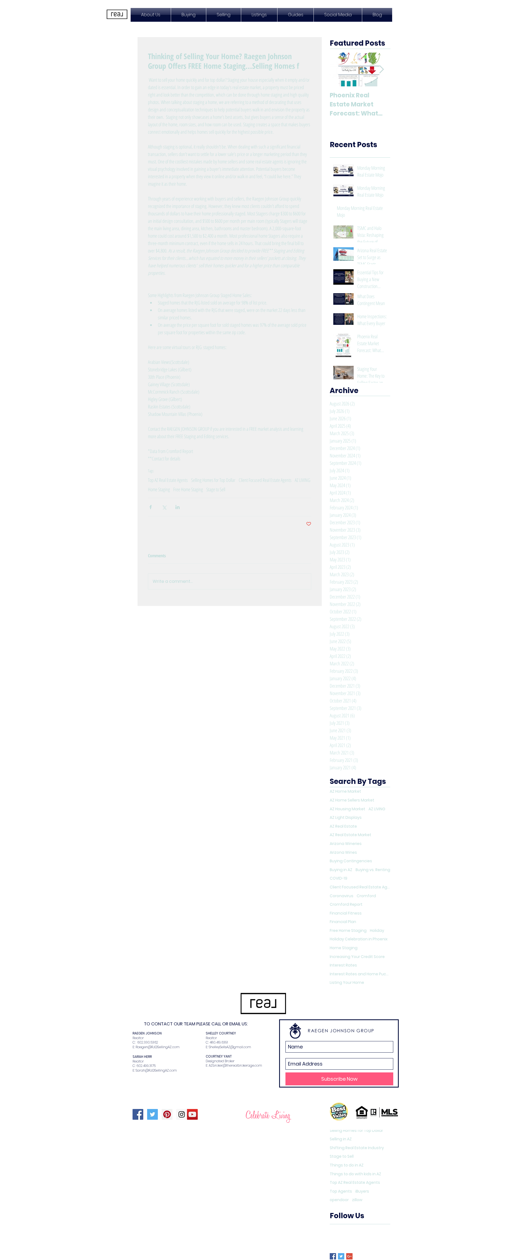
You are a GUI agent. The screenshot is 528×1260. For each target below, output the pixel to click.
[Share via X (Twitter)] (164, 507)
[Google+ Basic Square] (349, 1256)
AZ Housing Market (347, 809)
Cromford (366, 896)
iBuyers (362, 1191)
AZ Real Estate (343, 826)
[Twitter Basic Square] (341, 1256)
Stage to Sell (215, 489)
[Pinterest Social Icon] (167, 1114)
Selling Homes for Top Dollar (213, 480)
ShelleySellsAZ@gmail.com (230, 1047)
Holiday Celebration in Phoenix (358, 939)
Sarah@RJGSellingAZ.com (156, 1070)
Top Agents (341, 1191)
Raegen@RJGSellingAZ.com (158, 1047)
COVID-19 (338, 878)
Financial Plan (343, 921)
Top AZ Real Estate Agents (168, 480)
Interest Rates (343, 965)
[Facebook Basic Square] (333, 1256)
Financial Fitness (346, 913)
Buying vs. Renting (373, 869)
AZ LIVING (302, 480)
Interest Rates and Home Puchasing (360, 974)
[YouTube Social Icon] (192, 1114)
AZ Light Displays (346, 817)
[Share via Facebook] (150, 507)
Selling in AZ (341, 1139)
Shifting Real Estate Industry (357, 1148)
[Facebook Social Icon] (138, 1114)
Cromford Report (346, 904)
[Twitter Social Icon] (152, 1114)
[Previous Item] (338, 69)
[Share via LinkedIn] (177, 507)
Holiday (377, 930)
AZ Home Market (345, 791)
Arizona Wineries (346, 843)
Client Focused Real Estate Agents (265, 480)
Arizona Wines (343, 852)
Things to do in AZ (347, 1165)
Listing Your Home (347, 982)
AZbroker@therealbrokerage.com (235, 1065)
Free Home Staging (188, 489)
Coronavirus (341, 896)
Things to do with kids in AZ (355, 1174)
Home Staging (159, 489)
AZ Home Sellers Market (352, 800)
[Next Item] (381, 69)
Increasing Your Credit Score (357, 956)
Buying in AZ (341, 869)
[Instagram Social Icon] (181, 1114)
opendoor (339, 1200)
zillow (357, 1200)
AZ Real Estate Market (350, 835)
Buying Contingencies (351, 861)
